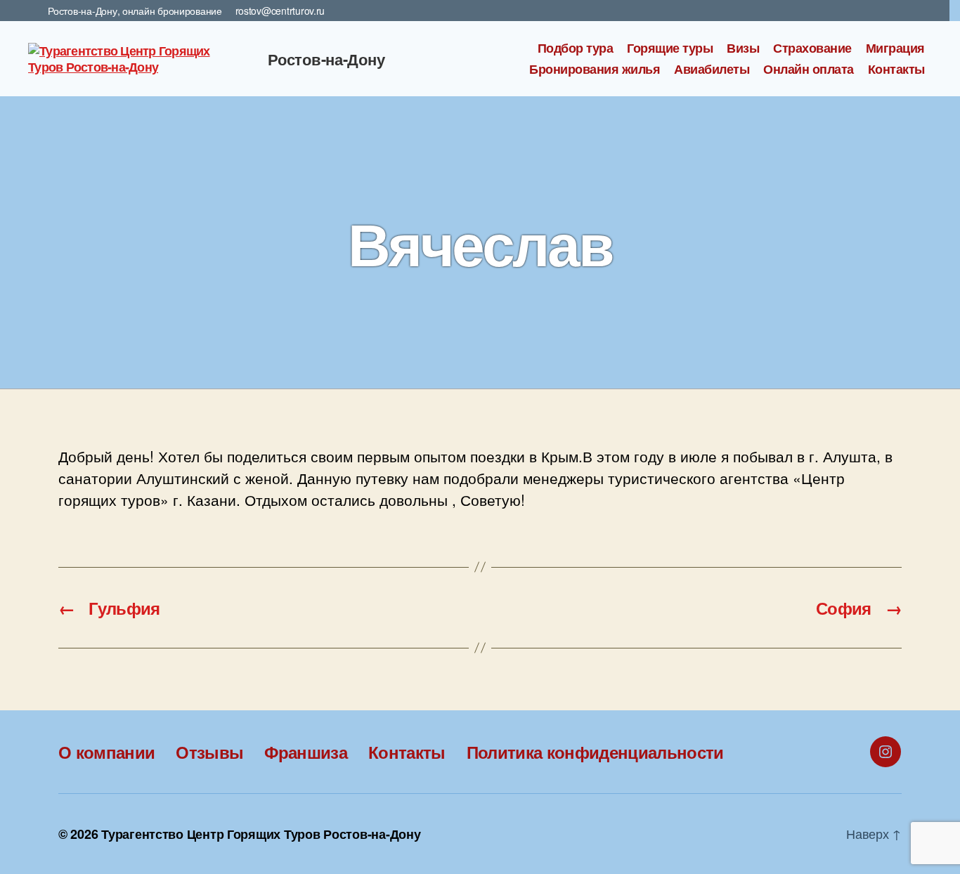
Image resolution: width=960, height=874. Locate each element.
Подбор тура (576, 48)
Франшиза (305, 752)
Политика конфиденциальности (595, 752)
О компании (106, 752)
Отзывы (209, 752)
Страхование (812, 48)
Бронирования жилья (594, 69)
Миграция (895, 48)
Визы (743, 48)
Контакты (896, 69)
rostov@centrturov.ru (280, 11)
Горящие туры (670, 48)
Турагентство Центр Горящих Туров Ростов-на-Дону (260, 834)
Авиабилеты (711, 69)
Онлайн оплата (808, 69)
